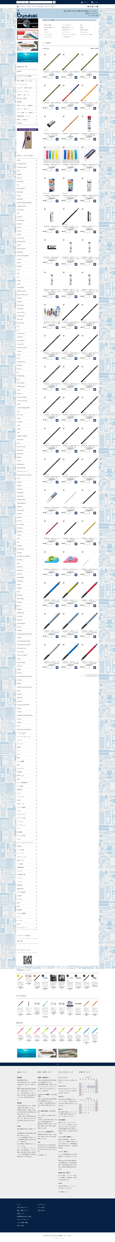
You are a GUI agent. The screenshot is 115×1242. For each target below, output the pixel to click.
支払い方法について (22, 1207)
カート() (95, 2)
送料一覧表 (20, 941)
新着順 (96, 48)
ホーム (44, 20)
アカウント (85, 2)
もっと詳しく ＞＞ (42, 1155)
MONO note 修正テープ (49, 27)
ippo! (81, 25)
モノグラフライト (48, 36)
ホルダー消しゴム (84, 32)
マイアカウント (42, 1204)
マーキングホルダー (66, 25)
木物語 (81, 27)
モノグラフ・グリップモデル (68, 34)
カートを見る (41, 1207)
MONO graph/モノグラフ (67, 27)
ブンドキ (53, 1238)
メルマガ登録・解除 (22, 1222)
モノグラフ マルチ (48, 34)
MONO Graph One (84, 29)
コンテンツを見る (50, 6)
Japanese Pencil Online (59, 1238)
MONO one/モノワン (66, 29)
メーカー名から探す (38, 6)
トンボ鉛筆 (51, 20)
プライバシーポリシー (23, 1219)
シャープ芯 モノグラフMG (86, 34)
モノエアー (46, 32)
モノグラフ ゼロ (65, 32)
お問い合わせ (41, 1210)
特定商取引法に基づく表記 (24, 1216)
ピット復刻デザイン (66, 36)
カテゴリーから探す (26, 6)
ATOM (22, 1225)
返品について (20, 1213)
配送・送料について (22, 1210)
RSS (18, 1225)
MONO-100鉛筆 (47, 25)
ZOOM (45, 29)
